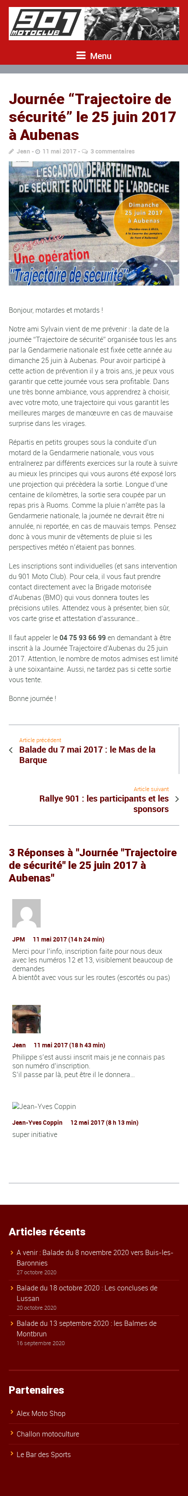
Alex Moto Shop (41, 1413)
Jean (23, 151)
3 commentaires (113, 151)
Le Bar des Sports (44, 1454)
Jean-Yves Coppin (37, 1122)
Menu (99, 56)
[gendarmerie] (94, 223)
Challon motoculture (48, 1434)
